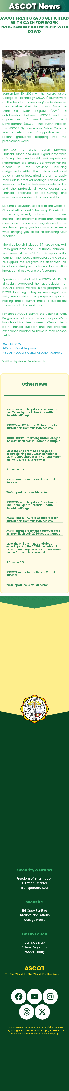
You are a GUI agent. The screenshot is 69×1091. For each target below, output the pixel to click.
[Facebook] (18, 996)
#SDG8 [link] (7, 353)
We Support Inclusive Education (27, 492)
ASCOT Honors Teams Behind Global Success (30, 481)
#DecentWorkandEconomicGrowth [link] (38, 353)
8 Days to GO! (15, 469)
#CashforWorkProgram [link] (19, 348)
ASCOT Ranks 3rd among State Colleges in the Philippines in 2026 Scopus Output (33, 439)
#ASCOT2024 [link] (12, 344)
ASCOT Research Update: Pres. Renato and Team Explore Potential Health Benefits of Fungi (32, 412)
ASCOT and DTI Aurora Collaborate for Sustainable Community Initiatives (32, 426)
